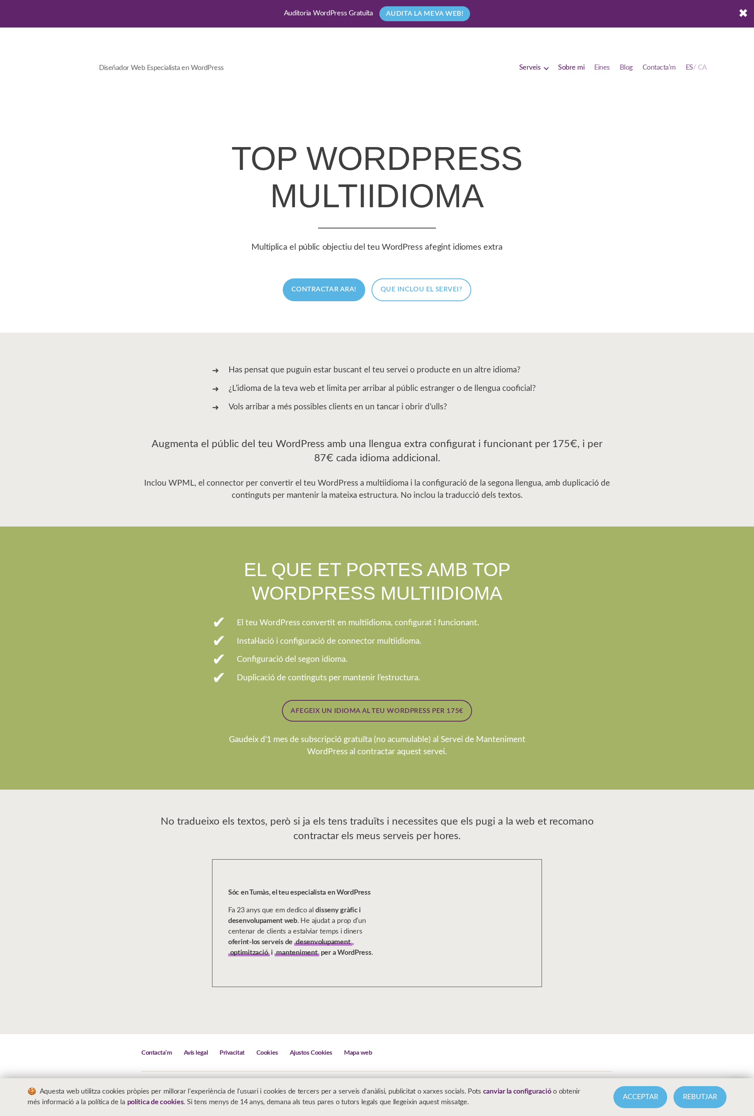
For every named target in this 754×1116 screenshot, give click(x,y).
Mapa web (358, 1053)
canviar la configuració (517, 1091)
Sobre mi (571, 67)
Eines (602, 67)
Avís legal (196, 1053)
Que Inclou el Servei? (422, 289)
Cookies (267, 1053)
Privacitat (232, 1053)
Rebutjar (700, 1097)
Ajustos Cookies (311, 1053)
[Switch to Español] (696, 68)
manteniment (296, 952)
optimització (249, 952)
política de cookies (155, 1102)
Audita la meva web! (425, 13)
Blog (626, 67)
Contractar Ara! (324, 289)
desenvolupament (323, 942)
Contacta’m (659, 67)
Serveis (530, 67)
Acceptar (640, 1097)
